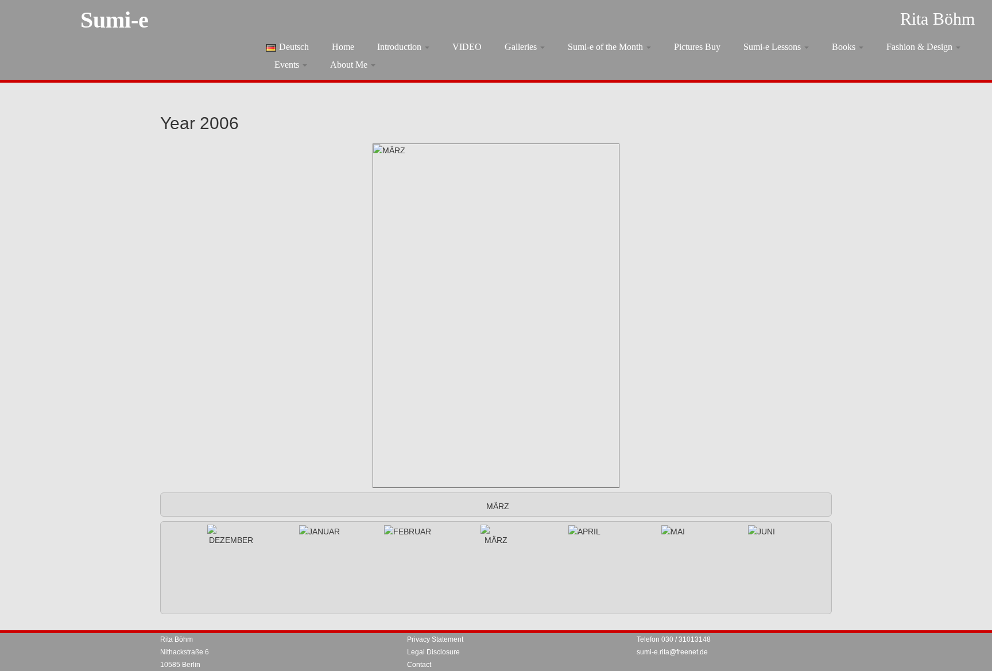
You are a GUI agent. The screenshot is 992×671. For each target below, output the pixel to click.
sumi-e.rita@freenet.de (672, 652)
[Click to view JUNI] (761, 531)
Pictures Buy (697, 47)
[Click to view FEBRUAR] (407, 531)
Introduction (400, 47)
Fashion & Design (920, 47)
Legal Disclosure (433, 652)
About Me (350, 64)
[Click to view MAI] (673, 531)
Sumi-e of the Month (606, 47)
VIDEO (467, 47)
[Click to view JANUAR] (319, 531)
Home (343, 47)
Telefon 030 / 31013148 (674, 639)
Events (287, 64)
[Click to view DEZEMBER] (230, 535)
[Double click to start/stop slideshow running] (496, 535)
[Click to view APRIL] (584, 531)
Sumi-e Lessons (773, 47)
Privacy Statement (435, 639)
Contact (419, 665)
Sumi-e (114, 20)
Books (845, 47)
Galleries (522, 47)
